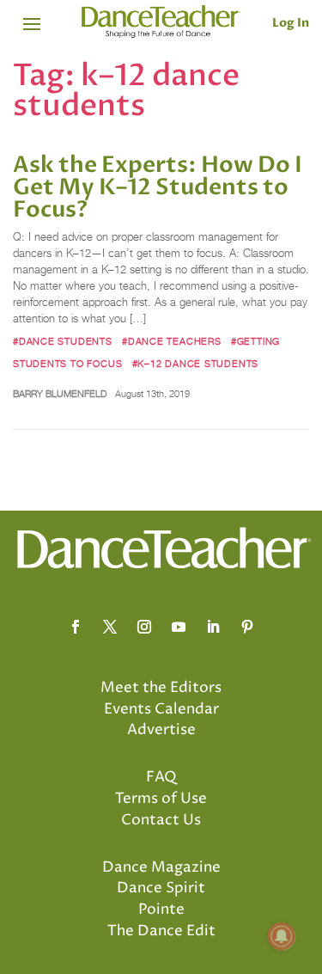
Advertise (161, 730)
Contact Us (161, 820)
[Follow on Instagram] (144, 626)
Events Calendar (161, 709)
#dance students (62, 341)
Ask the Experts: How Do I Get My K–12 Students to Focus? (157, 187)
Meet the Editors (161, 687)
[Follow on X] (110, 626)
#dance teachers (172, 341)
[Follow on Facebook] (75, 626)
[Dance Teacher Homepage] (161, 22)
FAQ (161, 777)
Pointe (161, 909)
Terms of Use (161, 798)
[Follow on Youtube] (178, 626)
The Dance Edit (161, 931)
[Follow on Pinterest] (247, 626)
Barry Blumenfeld (60, 394)
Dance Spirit (161, 888)
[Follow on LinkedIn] (213, 626)
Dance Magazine (161, 867)
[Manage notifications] (281, 936)
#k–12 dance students (195, 364)
